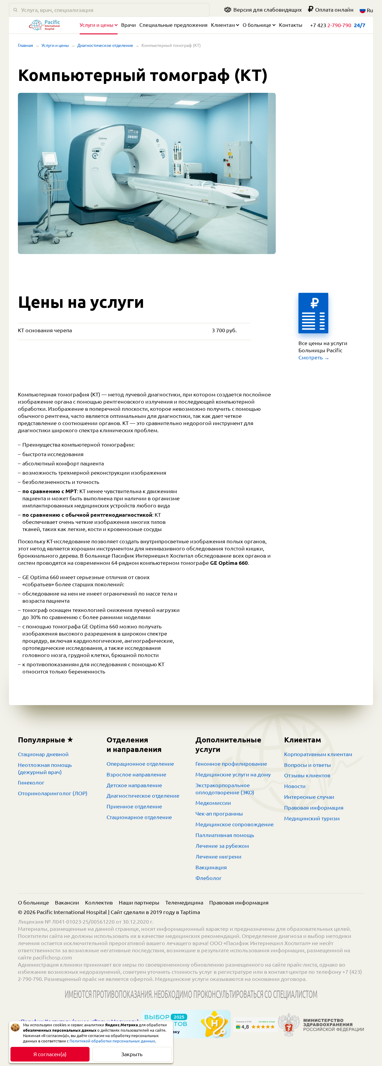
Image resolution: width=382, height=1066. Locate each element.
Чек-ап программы (219, 813)
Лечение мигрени (218, 856)
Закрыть (132, 1054)
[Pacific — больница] (44, 26)
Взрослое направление (136, 774)
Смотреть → (313, 357)
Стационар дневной (43, 754)
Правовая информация (314, 807)
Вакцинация (211, 867)
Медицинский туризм (312, 818)
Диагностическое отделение (105, 45)
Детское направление (134, 785)
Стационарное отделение (139, 817)
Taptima (190, 912)
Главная (25, 45)
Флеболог (208, 878)
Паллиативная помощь (224, 835)
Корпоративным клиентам (318, 754)
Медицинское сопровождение (234, 824)
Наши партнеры (139, 902)
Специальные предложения (173, 25)
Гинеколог (31, 782)
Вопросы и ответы (307, 765)
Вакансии (67, 902)
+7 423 (330, 25)
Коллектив (99, 902)
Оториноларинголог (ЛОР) (52, 793)
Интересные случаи (309, 797)
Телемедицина (184, 902)
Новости (295, 786)
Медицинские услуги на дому (233, 774)
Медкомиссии (213, 803)
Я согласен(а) (50, 1054)
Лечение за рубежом (222, 846)
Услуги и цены (96, 25)
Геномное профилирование (231, 764)
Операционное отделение (140, 764)
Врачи (128, 25)
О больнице (257, 25)
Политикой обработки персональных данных (112, 1041)
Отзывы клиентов (307, 775)
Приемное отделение (134, 806)
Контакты (290, 25)
